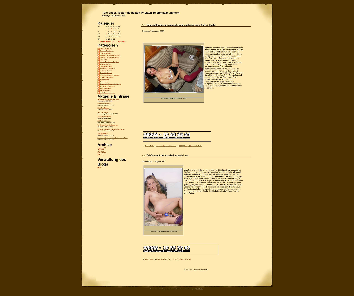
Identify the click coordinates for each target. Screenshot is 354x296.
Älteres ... (100, 154)
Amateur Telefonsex (107, 50)
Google (186, 146)
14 (106, 34)
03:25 (181, 146)
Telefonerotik (104, 79)
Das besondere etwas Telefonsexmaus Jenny (112, 138)
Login (99, 167)
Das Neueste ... (102, 152)
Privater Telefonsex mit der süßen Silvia (111, 129)
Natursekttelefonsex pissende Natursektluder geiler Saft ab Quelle (181, 25)
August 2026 (101, 148)
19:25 (169, 259)
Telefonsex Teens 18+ (107, 86)
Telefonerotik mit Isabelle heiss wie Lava (167, 155)
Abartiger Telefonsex (104, 116)
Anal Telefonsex (105, 53)
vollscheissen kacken (107, 92)
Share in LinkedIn (196, 146)
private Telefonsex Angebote (109, 75)
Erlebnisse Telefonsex (107, 68)
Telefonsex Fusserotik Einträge (110, 84)
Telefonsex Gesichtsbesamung (107, 125)
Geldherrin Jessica (103, 120)
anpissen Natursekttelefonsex (110, 55)
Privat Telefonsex (106, 73)
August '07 (110, 41)
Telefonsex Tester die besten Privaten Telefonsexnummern (140, 12)
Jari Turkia (199, 289)
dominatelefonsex (106, 66)
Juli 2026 (100, 149)
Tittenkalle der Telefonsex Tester (108, 99)
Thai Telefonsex (105, 88)
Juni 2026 (100, 151)
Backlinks (103, 59)
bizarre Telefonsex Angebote (109, 62)
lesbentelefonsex (106, 70)
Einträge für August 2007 (114, 15)
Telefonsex (103, 81)
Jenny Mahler (149, 146)
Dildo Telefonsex (105, 64)
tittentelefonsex (105, 90)
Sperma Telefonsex (106, 77)
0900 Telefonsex (105, 48)
